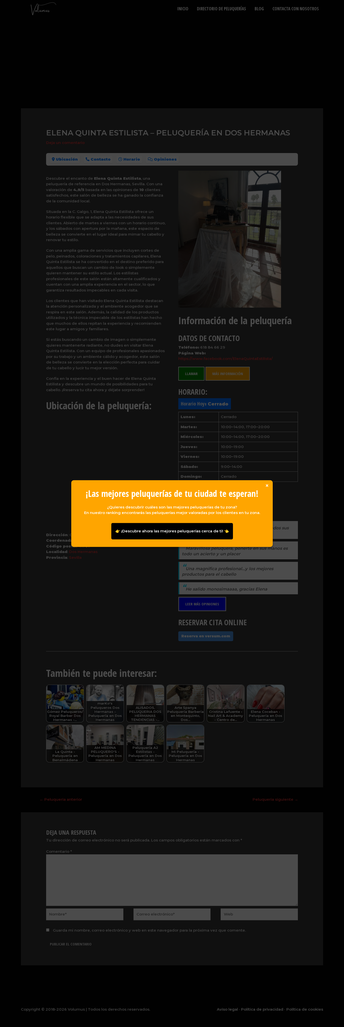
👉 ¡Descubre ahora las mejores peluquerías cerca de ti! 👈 (172, 531)
